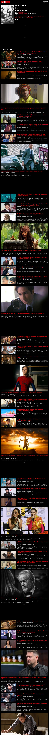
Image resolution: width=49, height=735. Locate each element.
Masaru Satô (20, 14)
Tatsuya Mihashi (21, 16)
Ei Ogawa (25, 13)
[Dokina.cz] (5, 1)
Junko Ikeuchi (31, 16)
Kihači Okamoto (21, 12)
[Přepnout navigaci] (45, 1)
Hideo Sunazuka (18, 17)
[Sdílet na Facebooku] (15, 19)
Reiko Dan (26, 16)
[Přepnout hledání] (43, 1)
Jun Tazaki (36, 16)
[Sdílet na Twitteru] (17, 19)
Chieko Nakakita (42, 16)
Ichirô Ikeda (21, 13)
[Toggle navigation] (47, 1)
